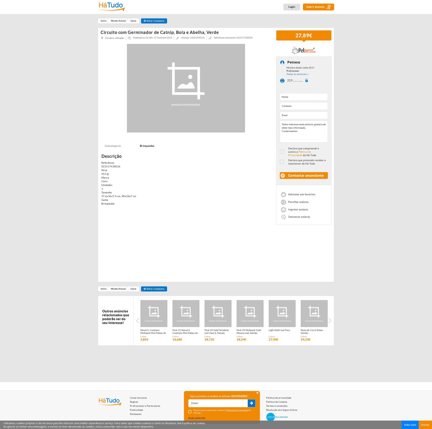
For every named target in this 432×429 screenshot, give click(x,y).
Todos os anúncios (297, 74)
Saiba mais (410, 424)
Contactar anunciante (306, 175)
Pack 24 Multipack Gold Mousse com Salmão (249, 331)
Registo (134, 401)
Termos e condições (277, 406)
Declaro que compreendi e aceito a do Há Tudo (303, 152)
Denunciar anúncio (299, 216)
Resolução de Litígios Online (281, 410)
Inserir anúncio (315, 6)
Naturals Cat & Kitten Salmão (312, 331)
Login (291, 6)
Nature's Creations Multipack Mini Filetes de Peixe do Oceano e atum (153, 332)
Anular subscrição (196, 418)
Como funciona (138, 397)
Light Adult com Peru (279, 330)
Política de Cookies (276, 401)
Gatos (133, 289)
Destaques (135, 414)
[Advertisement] (304, 252)
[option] (154, 320)
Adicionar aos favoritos (301, 194)
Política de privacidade (278, 397)
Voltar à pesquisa (155, 21)
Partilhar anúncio (298, 201)
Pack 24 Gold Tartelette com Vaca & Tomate (217, 331)
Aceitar (425, 424)
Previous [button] (137, 320)
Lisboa (143, 336)
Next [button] (329, 320)
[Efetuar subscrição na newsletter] (251, 403)
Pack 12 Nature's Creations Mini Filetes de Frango (185, 332)
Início (104, 289)
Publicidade (136, 410)
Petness (293, 62)
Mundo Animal (118, 289)
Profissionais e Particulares (145, 406)
